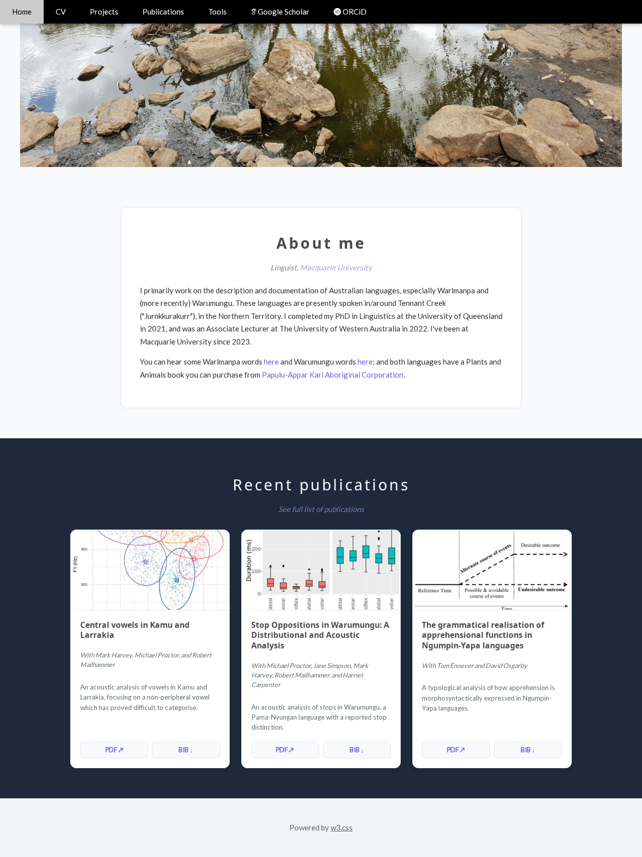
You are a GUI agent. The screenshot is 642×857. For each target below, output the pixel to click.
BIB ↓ (186, 750)
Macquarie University (336, 267)
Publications (163, 11)
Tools (217, 11)
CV (61, 11)
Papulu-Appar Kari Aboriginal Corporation (332, 374)
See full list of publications (321, 508)
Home (22, 11)
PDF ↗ (114, 750)
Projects (104, 11)
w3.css (342, 827)
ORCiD (354, 11)
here (271, 361)
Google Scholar (282, 11)
